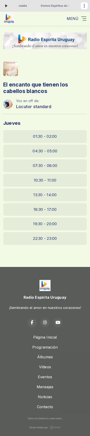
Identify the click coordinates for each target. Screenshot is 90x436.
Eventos (45, 377)
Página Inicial (45, 337)
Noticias (45, 396)
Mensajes (45, 387)
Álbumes (45, 357)
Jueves (12, 123)
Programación (45, 347)
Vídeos (45, 367)
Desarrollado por (38, 427)
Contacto (45, 406)
